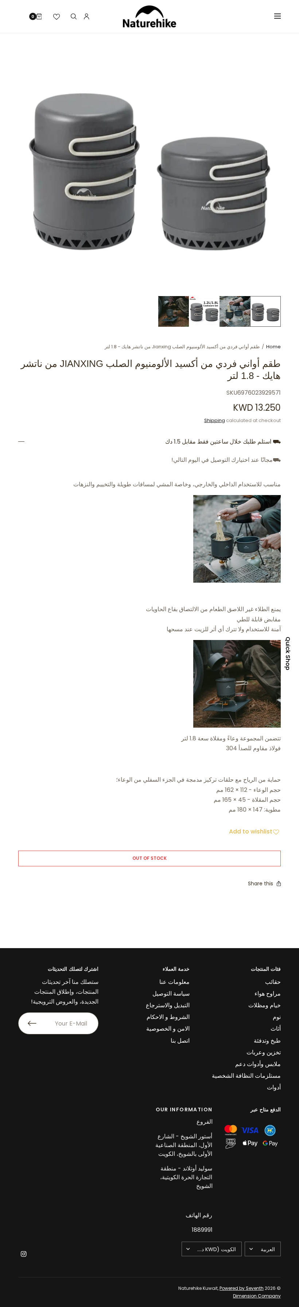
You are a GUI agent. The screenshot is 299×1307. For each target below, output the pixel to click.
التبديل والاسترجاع (168, 1005)
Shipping (214, 420)
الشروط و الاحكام (168, 1017)
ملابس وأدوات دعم (258, 1064)
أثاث (276, 1028)
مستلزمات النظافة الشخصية (246, 1076)
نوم (277, 1017)
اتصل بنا (180, 1040)
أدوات (274, 1087)
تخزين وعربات (263, 1052)
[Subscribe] (27, 1023)
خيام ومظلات (264, 1005)
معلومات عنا (174, 982)
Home (273, 346)
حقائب (273, 982)
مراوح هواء (268, 993)
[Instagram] (23, 1254)
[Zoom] (149, 164)
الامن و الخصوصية (168, 1028)
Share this (260, 883)
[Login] (86, 16)
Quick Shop (288, 653)
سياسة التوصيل (171, 993)
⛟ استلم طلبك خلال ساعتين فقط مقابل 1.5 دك (223, 442)
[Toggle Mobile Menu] (273, 16)
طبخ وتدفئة (267, 1040)
